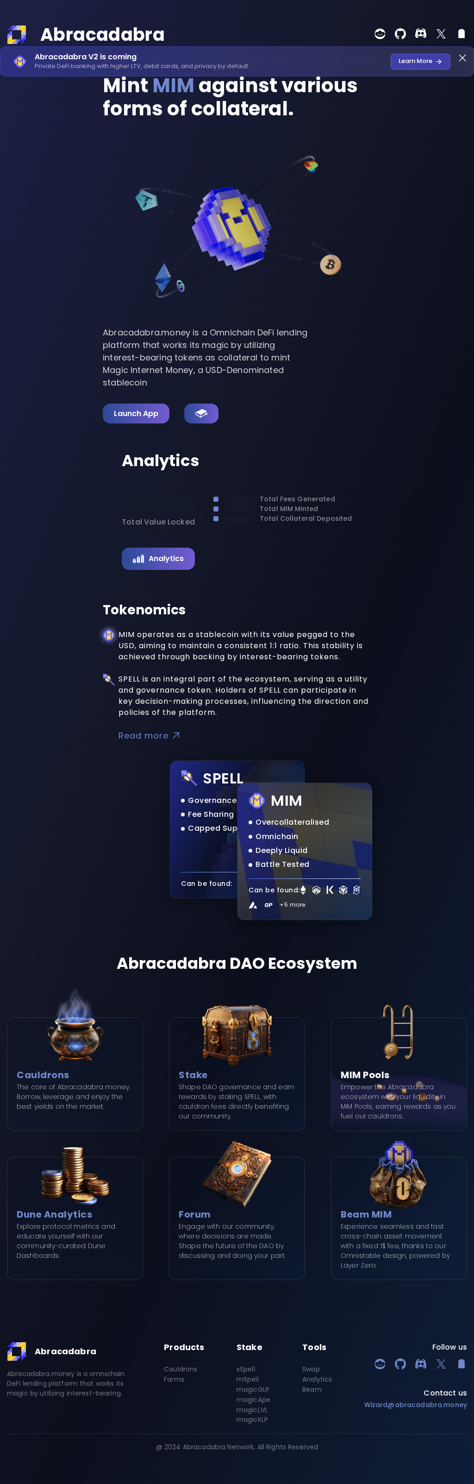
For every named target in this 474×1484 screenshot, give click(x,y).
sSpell (246, 1369)
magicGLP (253, 1390)
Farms (174, 1379)
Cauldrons (180, 1369)
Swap (311, 1369)
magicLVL (252, 1410)
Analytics (166, 558)
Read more (143, 735)
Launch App (136, 413)
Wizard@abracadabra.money (415, 1404)
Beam (312, 1390)
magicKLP (252, 1420)
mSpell (248, 1379)
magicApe (253, 1400)
